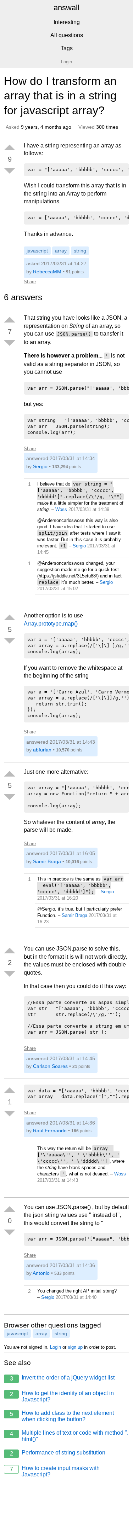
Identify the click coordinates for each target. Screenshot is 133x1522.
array (61, 251)
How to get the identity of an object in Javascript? (62, 1396)
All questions (66, 35)
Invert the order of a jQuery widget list (62, 1378)
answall (66, 7)
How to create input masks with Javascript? (55, 1471)
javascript (37, 251)
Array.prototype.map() (51, 624)
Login (55, 1347)
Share (30, 281)
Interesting (67, 22)
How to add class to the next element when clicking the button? (62, 1416)
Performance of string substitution (58, 1453)
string (80, 251)
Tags (67, 48)
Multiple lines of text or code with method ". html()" (69, 1436)
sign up (75, 1347)
